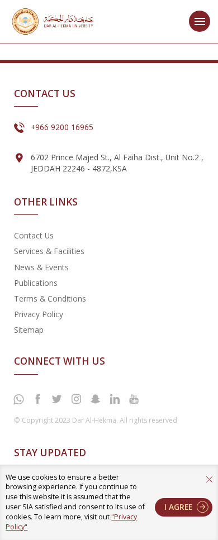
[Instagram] (76, 399)
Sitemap (29, 329)
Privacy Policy (38, 314)
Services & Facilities (49, 251)
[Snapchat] (95, 399)
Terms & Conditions (50, 298)
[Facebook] (37, 399)
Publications (36, 283)
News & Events (41, 267)
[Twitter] (57, 399)
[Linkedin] (114, 399)
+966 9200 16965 (62, 127)
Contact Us (34, 235)
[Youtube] (133, 399)
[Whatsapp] (18, 399)
